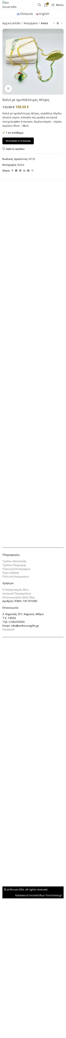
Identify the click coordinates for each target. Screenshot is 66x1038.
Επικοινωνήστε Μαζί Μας (18, 597)
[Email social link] (16, 170)
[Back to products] (58, 23)
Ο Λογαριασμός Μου (15, 589)
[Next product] (62, 23)
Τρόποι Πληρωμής (14, 565)
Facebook (8, 629)
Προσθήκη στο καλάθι (18, 140)
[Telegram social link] (28, 170)
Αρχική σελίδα (11, 23)
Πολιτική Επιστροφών (16, 569)
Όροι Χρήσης (10, 572)
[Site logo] (9, 4)
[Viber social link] (32, 170)
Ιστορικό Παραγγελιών (16, 593)
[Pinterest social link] (20, 170)
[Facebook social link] (12, 170)
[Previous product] (54, 23)
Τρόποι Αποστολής (14, 561)
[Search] (39, 5)
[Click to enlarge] (8, 88)
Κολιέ (44, 23)
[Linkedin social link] (24, 170)
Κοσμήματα (30, 23)
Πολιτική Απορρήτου (15, 576)
